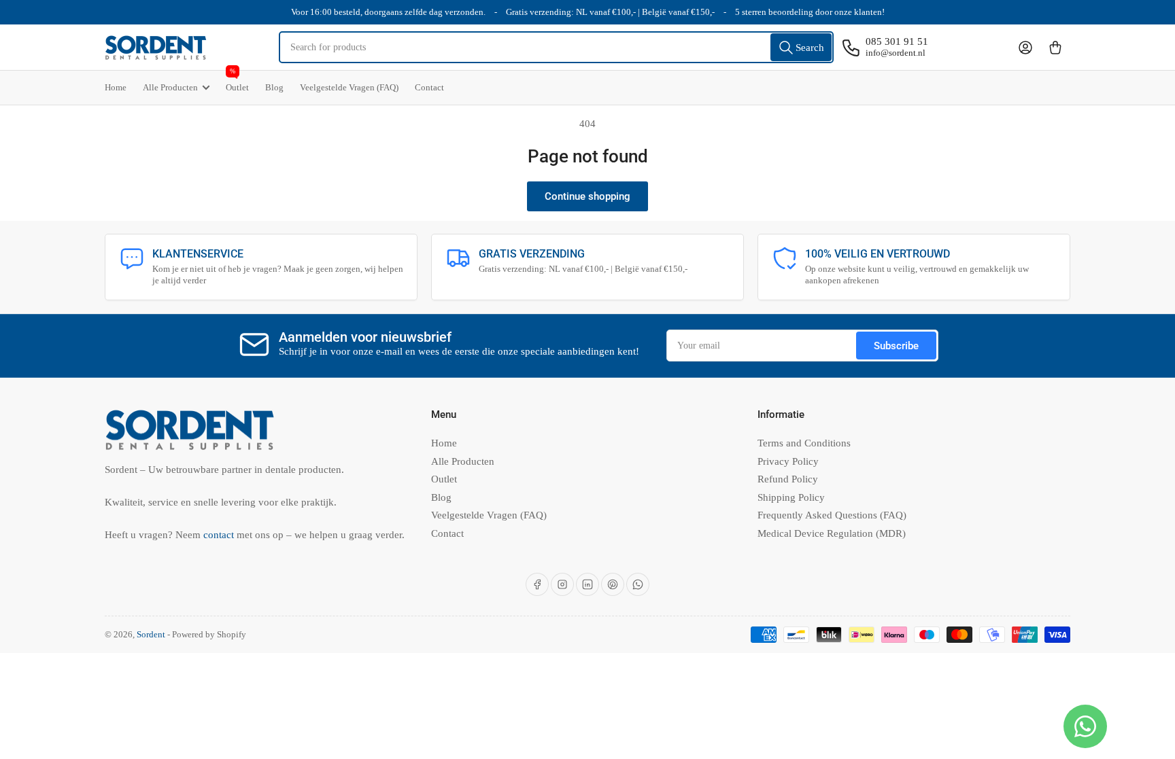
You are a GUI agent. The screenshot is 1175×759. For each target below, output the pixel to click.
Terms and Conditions (804, 443)
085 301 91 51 (897, 41)
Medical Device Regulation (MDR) (831, 533)
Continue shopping (587, 196)
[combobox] (556, 47)
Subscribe (896, 346)
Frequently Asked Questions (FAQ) (831, 515)
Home (115, 87)
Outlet (237, 81)
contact (220, 534)
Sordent (151, 634)
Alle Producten (170, 87)
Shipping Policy (791, 497)
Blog (274, 87)
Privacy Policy (788, 461)
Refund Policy (787, 479)
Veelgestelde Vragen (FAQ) (349, 87)
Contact (429, 87)
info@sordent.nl (895, 53)
